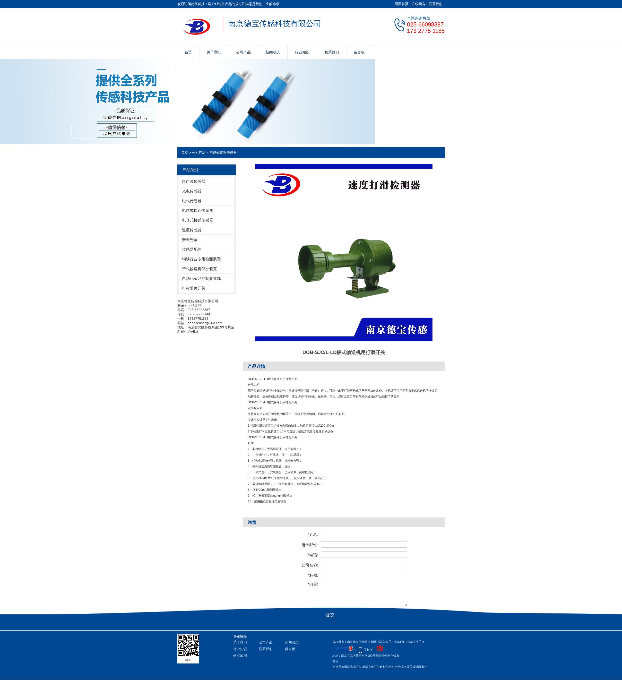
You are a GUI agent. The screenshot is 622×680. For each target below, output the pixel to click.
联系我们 (435, 4)
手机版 (368, 650)
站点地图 (240, 656)
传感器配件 (191, 249)
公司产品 (243, 52)
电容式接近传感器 (197, 220)
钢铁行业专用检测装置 (201, 259)
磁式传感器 (191, 201)
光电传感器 (191, 191)
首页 (188, 52)
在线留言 (418, 4)
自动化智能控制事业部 (201, 278)
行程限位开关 (193, 288)
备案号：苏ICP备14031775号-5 (403, 642)
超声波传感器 (193, 181)
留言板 (359, 52)
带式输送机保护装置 (199, 269)
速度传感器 (191, 230)
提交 (330, 614)
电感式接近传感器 (223, 153)
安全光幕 (190, 240)
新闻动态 (273, 52)
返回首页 (401, 4)
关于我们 (214, 52)
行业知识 (302, 52)
